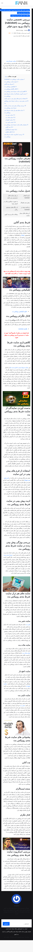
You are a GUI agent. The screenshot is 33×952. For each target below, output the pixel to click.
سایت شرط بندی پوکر (23, 13)
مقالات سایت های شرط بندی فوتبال (20, 15)
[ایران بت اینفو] (22, 3)
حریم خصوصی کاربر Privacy (17, 937)
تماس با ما (6, 937)
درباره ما (27, 937)
